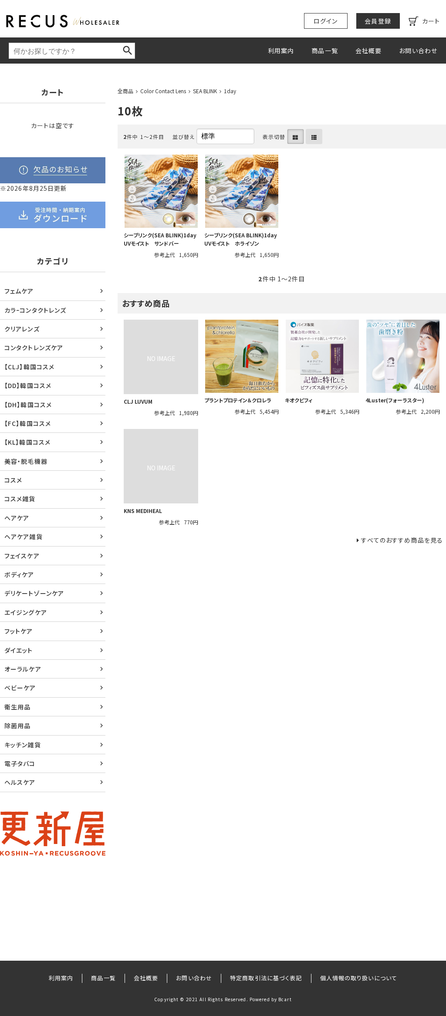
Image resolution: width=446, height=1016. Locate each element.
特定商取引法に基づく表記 (266, 978)
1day (230, 91)
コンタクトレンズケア (33, 347)
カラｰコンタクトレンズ (35, 310)
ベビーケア (20, 687)
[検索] (127, 50)
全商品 (125, 91)
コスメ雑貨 (20, 498)
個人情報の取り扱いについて (359, 978)
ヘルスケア (20, 782)
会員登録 (378, 21)
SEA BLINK (205, 91)
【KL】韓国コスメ (27, 442)
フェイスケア (22, 555)
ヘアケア (16, 517)
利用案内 (281, 50)
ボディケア (19, 574)
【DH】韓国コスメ (28, 404)
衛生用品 (17, 706)
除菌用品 (17, 725)
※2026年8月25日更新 (34, 188)
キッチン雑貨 (22, 744)
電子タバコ (20, 763)
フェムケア (19, 291)
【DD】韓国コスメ (27, 385)
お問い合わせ (418, 50)
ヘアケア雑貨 (23, 536)
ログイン (326, 21)
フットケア (18, 631)
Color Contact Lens (163, 91)
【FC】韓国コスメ (27, 423)
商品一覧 (324, 50)
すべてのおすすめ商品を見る (402, 540)
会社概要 (368, 50)
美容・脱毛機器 (25, 461)
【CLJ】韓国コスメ (29, 366)
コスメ (13, 480)
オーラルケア (22, 669)
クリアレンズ (22, 328)
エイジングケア (25, 612)
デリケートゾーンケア (34, 593)
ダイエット (18, 650)
